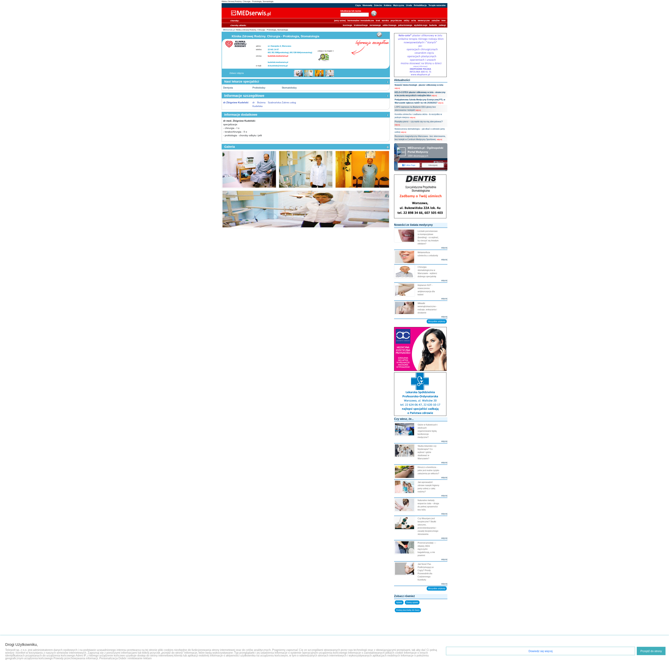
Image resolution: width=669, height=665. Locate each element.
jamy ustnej (340, 20)
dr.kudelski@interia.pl (278, 66)
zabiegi (442, 25)
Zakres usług (289, 102)
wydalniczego (420, 25)
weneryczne (424, 20)
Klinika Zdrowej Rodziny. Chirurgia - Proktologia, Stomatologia (247, 1)
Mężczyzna (398, 5)
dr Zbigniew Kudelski (235, 102)
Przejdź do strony (651, 651)
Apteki (399, 602)
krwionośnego (361, 25)
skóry (406, 20)
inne (443, 20)
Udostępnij (432, 165)
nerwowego (375, 25)
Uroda (409, 5)
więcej (397, 88)
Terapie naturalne (437, 5)
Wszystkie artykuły (436, 321)
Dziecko (378, 5)
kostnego (347, 25)
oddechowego (389, 25)
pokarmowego (405, 25)
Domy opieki (412, 602)
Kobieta (387, 5)
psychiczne (396, 20)
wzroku (385, 20)
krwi (378, 20)
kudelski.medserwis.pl (278, 56)
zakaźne (436, 20)
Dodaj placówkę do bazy (408, 610)
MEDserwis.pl (229, 30)
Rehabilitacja (420, 5)
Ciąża (358, 5)
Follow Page (410, 165)
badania (433, 25)
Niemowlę (367, 5)
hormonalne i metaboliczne (360, 20)
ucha (413, 20)
